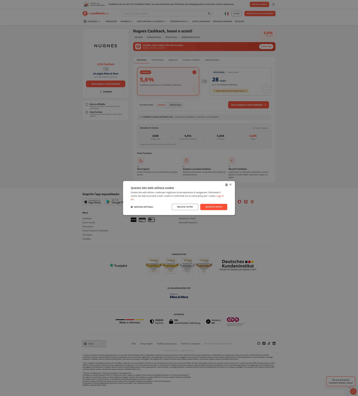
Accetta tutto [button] (214, 206)
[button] (142, 207)
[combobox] (226, 184)
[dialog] (179, 198)
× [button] (230, 185)
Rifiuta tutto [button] (185, 206)
